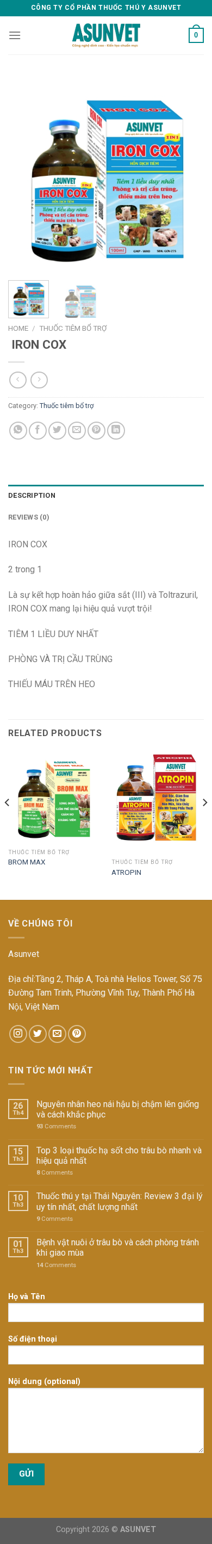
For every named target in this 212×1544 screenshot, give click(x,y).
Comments (56, 1126)
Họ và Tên (26, 1296)
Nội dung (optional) (44, 1381)
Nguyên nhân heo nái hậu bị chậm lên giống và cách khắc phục (117, 1109)
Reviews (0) (28, 517)
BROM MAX (27, 861)
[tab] (106, 496)
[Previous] (25, 174)
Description (31, 495)
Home (18, 328)
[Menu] (14, 35)
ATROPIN (126, 872)
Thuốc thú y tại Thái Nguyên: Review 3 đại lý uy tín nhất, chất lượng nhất (119, 1201)
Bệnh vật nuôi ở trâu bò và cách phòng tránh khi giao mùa (117, 1247)
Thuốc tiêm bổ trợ (73, 328)
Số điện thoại (32, 1339)
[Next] (186, 174)
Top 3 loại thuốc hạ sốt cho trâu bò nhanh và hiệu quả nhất (119, 1155)
